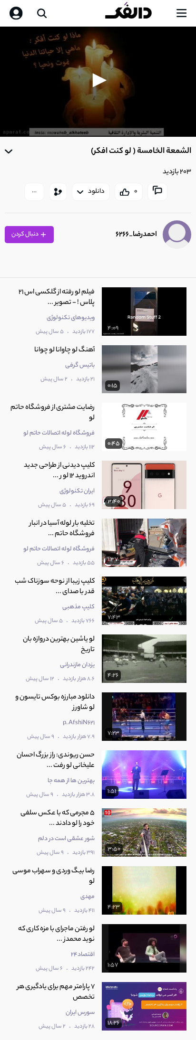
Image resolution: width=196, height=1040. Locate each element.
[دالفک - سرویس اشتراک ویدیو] (136, 13)
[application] (98, 82)
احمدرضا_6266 (136, 235)
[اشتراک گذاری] (58, 192)
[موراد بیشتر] (34, 192)
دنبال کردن (25, 234)
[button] (98, 80)
